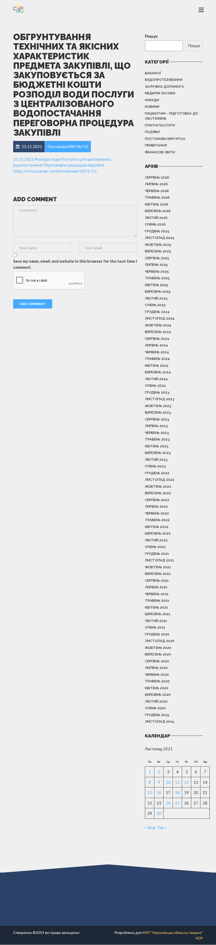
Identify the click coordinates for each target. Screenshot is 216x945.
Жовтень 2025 (158, 245)
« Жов (150, 827)
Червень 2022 (157, 513)
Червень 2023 (157, 433)
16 (158, 792)
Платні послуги (160, 125)
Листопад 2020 (159, 641)
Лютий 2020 (156, 701)
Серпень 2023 (157, 419)
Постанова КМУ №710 (165, 139)
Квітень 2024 (157, 366)
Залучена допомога (164, 87)
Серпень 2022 (157, 500)
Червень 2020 (157, 675)
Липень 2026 (156, 184)
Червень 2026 (157, 191)
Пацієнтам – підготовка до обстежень (171, 116)
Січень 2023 (155, 466)
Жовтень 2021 (158, 567)
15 (149, 792)
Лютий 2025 (156, 298)
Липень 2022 (156, 506)
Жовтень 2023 (158, 406)
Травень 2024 (157, 359)
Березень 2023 (158, 453)
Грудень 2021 (157, 554)
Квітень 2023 (156, 446)
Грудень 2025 (157, 231)
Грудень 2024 (157, 312)
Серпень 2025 (157, 258)
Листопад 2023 (159, 399)
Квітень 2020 (156, 688)
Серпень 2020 (157, 661)
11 (177, 782)
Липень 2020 (156, 668)
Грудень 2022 (157, 473)
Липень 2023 (156, 426)
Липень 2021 (156, 587)
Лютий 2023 (156, 460)
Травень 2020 (157, 681)
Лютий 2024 (156, 379)
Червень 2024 (157, 352)
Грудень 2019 (157, 715)
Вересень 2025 (158, 251)
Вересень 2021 (158, 574)
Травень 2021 (157, 601)
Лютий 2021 (156, 621)
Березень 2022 (158, 533)
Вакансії (153, 73)
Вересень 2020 (158, 654)
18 (177, 792)
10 (168, 782)
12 (186, 782)
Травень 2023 (157, 439)
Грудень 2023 (157, 392)
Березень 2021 (157, 614)
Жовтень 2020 (158, 648)
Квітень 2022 (156, 527)
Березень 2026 (158, 211)
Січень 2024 (155, 386)
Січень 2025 (155, 305)
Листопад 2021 (159, 560)
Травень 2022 (157, 520)
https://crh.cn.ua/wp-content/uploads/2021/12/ (55, 171)
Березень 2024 (158, 372)
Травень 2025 (157, 278)
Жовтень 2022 (158, 486)
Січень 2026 (155, 224)
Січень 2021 (155, 627)
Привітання (156, 145)
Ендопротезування (163, 80)
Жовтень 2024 (158, 325)
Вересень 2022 (158, 493)
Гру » (162, 827)
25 (177, 803)
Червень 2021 (157, 594)
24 (168, 803)
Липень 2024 (156, 345)
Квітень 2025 (156, 285)
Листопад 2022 (159, 480)
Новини (152, 107)
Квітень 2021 (156, 607)
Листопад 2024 (160, 318)
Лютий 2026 (156, 218)
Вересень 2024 (158, 332)
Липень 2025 (156, 265)
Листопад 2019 (159, 721)
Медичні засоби (160, 93)
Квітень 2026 (156, 204)
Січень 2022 (155, 547)
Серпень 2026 (157, 177)
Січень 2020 (155, 708)
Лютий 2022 (156, 540)
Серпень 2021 (157, 580)
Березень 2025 (158, 291)
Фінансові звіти (160, 152)
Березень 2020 (158, 695)
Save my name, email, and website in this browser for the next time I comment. (75, 264)
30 (158, 813)
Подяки (152, 132)
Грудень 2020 (157, 634)
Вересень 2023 (158, 412)
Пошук (151, 36)
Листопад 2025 (159, 238)
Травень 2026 (157, 197)
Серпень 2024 (157, 339)
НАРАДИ (152, 100)
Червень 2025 (157, 271)
